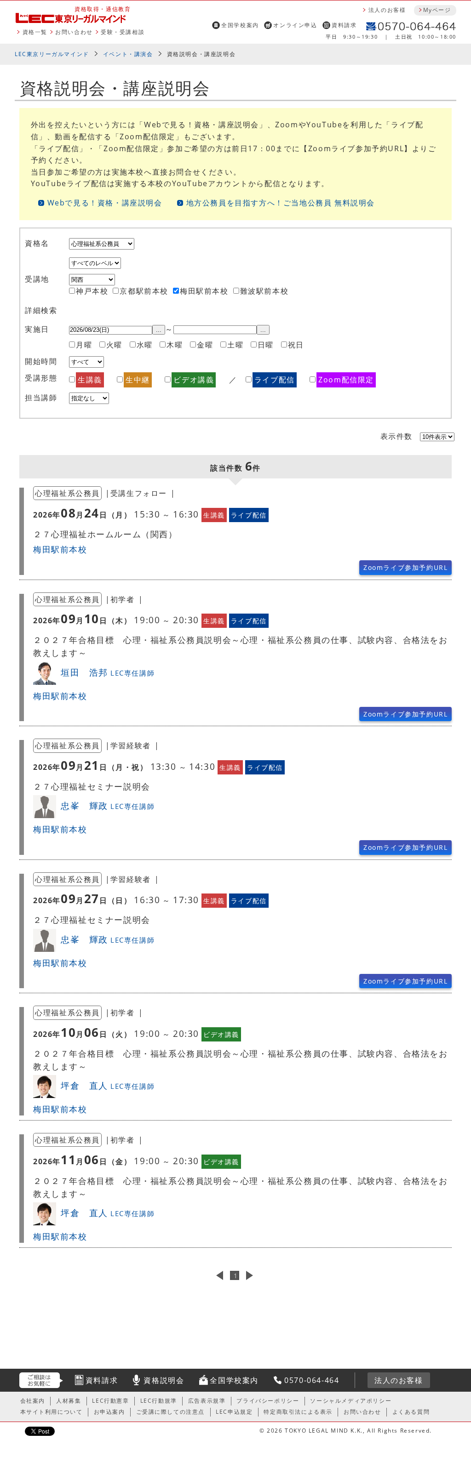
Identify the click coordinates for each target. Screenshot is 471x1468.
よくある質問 (411, 1411)
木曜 (175, 345)
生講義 (90, 380)
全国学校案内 (240, 25)
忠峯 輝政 (108, 805)
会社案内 (32, 1400)
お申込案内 (109, 1411)
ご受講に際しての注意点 (170, 1411)
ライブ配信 (274, 380)
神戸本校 (92, 291)
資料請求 (344, 25)
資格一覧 (35, 31)
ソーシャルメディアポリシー (350, 1400)
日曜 (266, 345)
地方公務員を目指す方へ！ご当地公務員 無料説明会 (280, 203)
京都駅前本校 (144, 291)
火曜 (114, 345)
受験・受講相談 (122, 31)
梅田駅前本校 (204, 291)
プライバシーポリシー (267, 1400)
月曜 (84, 345)
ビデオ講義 (193, 380)
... (158, 329)
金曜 (205, 345)
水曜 (145, 345)
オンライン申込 (295, 25)
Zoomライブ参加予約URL (405, 567)
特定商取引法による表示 (298, 1411)
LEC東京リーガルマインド (52, 54)
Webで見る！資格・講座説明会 (104, 203)
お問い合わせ (74, 31)
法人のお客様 (387, 9)
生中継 (138, 380)
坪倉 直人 (108, 1085)
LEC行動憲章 (110, 1400)
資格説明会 (164, 1380)
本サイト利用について (51, 1411)
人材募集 (68, 1400)
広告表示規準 (207, 1400)
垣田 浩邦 (108, 672)
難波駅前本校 (264, 291)
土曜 (235, 345)
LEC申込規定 (234, 1411)
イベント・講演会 (128, 54)
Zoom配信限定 (346, 380)
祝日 (296, 345)
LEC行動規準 (158, 1400)
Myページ (437, 9)
